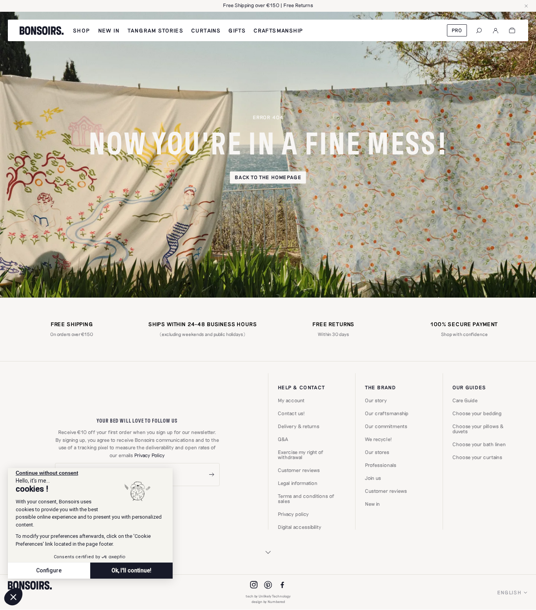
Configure (49, 570)
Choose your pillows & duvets (477, 429)
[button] (13, 596)
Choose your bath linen (479, 444)
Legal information (297, 483)
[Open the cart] (512, 30)
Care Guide (465, 400)
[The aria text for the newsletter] (211, 474)
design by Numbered (268, 601)
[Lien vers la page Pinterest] (268, 585)
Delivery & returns (298, 426)
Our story (376, 400)
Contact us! (291, 413)
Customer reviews (299, 470)
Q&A (283, 439)
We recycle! (378, 439)
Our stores (377, 452)
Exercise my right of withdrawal (300, 455)
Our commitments (386, 426)
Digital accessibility (299, 527)
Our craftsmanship (386, 413)
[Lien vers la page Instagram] (254, 585)
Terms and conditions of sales (306, 499)
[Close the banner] (526, 6)
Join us (373, 478)
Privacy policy (293, 514)
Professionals (380, 465)
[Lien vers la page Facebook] (282, 585)
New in (372, 504)
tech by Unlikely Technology (268, 596)
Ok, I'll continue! (131, 570)
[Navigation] (479, 30)
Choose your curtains (477, 457)
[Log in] (495, 30)
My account (291, 400)
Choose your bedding (476, 413)
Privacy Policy (149, 455)
